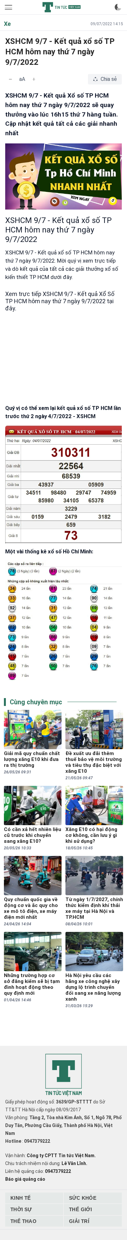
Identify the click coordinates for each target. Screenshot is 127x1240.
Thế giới (80, 1209)
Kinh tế (20, 1198)
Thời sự (21, 1209)
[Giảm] (10, 79)
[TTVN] (63, 1075)
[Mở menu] (9, 7)
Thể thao (23, 1221)
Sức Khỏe (82, 1198)
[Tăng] (34, 79)
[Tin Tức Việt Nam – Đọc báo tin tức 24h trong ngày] (61, 7)
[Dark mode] (118, 7)
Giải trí (79, 1221)
